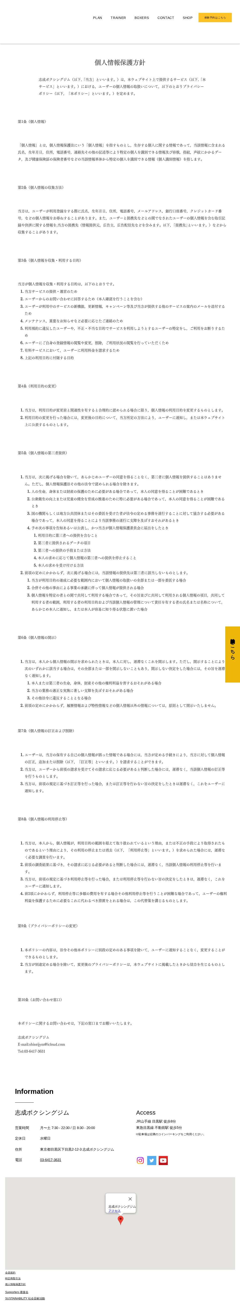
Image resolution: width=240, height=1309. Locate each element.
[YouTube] (163, 1160)
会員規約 (10, 1272)
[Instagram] (140, 1160)
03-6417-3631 (34, 1051)
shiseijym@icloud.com (47, 1044)
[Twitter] (151, 1160)
